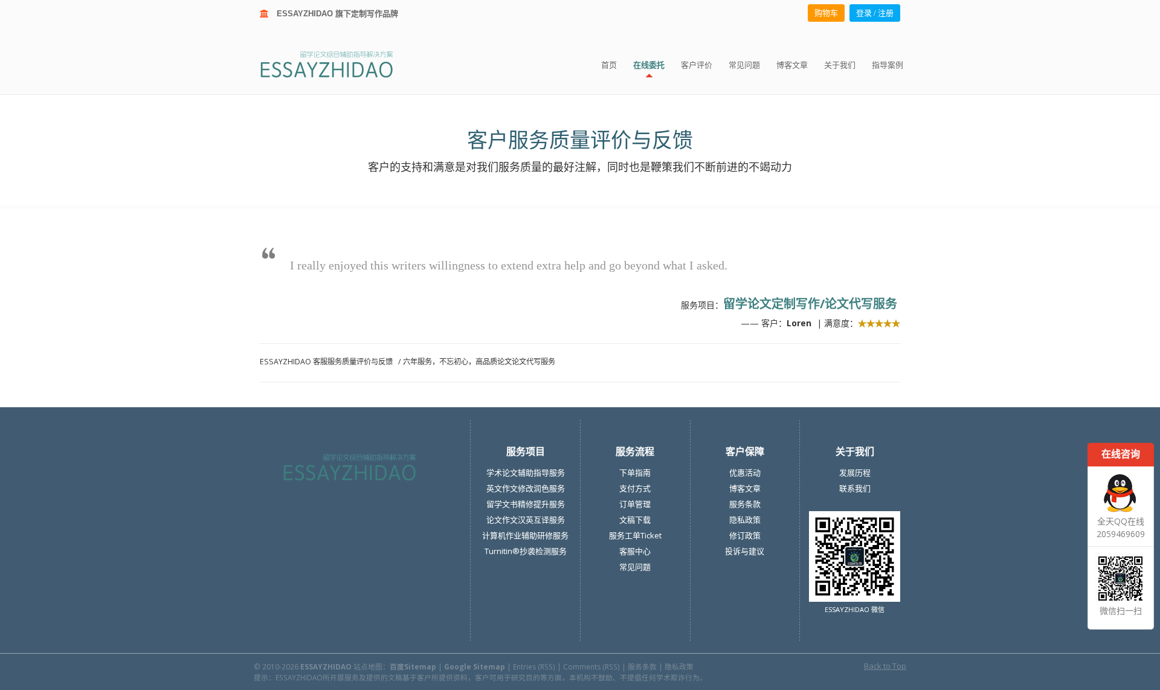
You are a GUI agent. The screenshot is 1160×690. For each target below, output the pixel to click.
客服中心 (635, 551)
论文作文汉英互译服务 (525, 519)
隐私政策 (745, 519)
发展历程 (855, 472)
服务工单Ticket (635, 535)
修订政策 (745, 535)
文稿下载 (635, 519)
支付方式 (635, 488)
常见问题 (635, 566)
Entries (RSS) (534, 666)
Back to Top (885, 665)
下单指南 (635, 472)
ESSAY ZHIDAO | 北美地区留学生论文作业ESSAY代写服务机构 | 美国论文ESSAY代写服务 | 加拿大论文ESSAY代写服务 (337, 63)
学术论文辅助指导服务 (525, 472)
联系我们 (855, 488)
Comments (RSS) (591, 666)
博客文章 (745, 488)
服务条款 (745, 503)
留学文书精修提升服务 (525, 503)
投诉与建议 (744, 551)
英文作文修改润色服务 (525, 488)
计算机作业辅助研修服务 (525, 535)
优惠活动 (745, 472)
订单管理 (635, 503)
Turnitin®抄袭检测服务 (526, 551)
